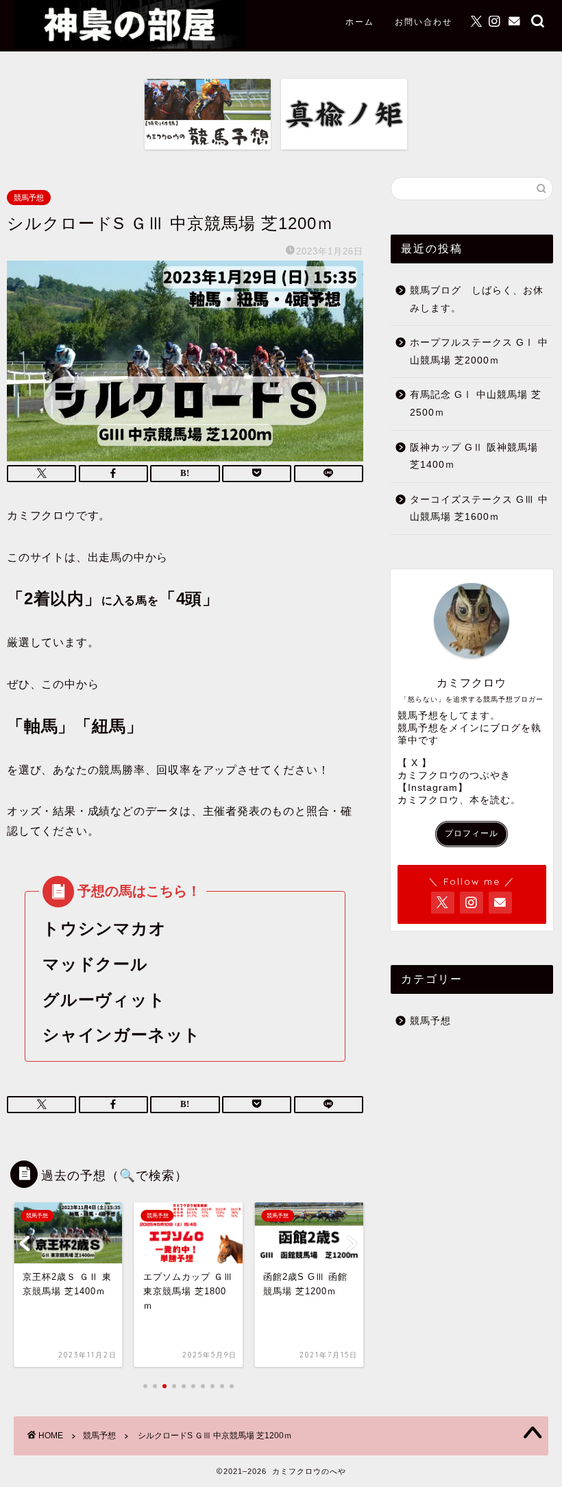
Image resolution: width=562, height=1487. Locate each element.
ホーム (359, 21)
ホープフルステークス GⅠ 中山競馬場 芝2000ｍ (479, 351)
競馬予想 (29, 197)
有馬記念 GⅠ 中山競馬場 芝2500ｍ (475, 404)
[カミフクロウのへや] (130, 44)
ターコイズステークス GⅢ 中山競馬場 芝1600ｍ (479, 509)
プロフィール (471, 833)
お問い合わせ (423, 21)
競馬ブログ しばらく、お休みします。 (476, 299)
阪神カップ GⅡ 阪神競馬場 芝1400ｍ (474, 456)
